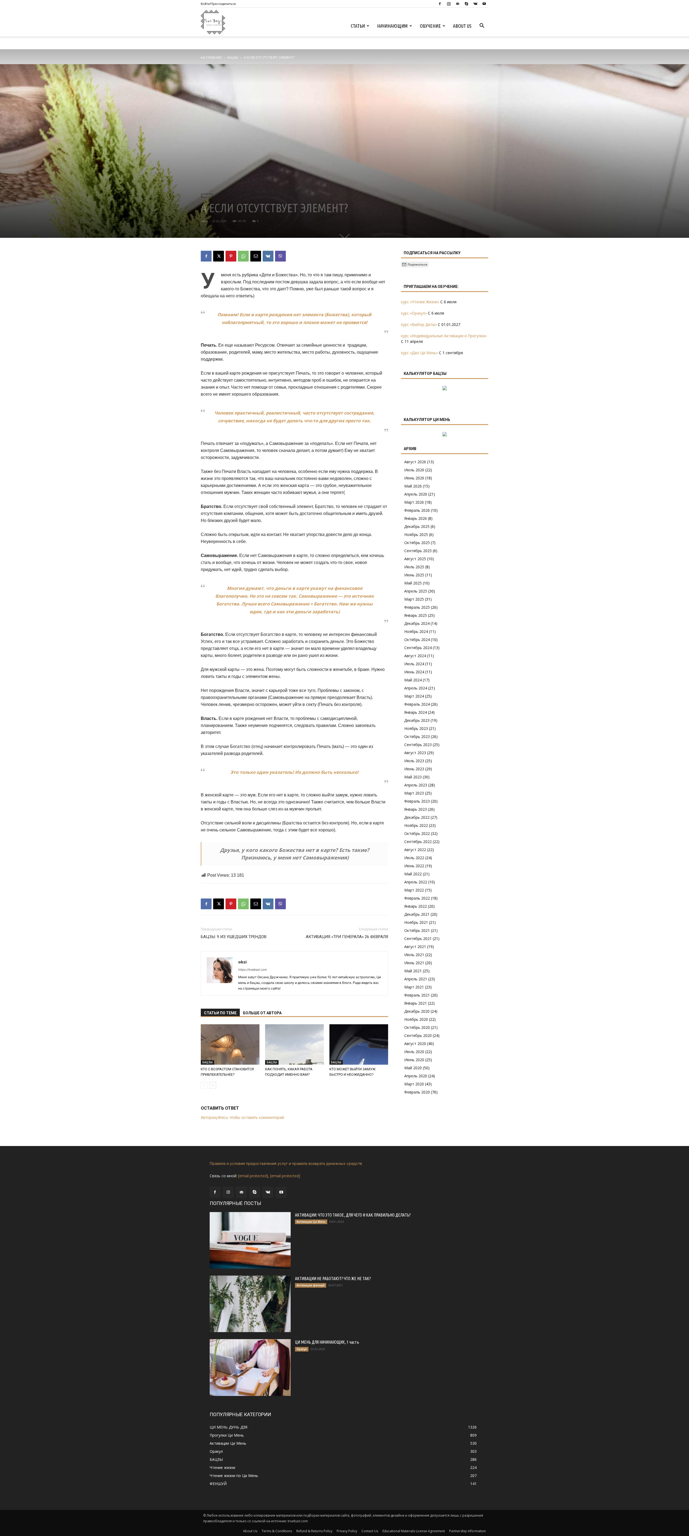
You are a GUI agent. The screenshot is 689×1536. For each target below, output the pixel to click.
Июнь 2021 (414, 962)
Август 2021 (415, 946)
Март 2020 (414, 1083)
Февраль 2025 (417, 607)
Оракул (302, 1349)
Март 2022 (414, 890)
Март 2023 (414, 793)
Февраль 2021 (417, 995)
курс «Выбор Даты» (419, 324)
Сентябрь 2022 (418, 841)
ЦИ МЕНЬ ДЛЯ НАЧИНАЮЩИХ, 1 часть (327, 1342)
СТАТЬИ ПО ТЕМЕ (220, 1013)
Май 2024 (413, 679)
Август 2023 (415, 752)
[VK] (268, 256)
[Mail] (458, 4)
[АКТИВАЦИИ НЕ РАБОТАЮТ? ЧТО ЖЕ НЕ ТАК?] (250, 1304)
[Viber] (280, 256)
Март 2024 (414, 696)
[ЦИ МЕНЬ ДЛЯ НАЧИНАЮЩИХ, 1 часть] (250, 1367)
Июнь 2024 (414, 671)
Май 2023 (413, 776)
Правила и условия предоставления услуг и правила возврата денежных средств (286, 1163)
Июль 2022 (414, 857)
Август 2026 (415, 461)
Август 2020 (415, 1043)
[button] (481, 26)
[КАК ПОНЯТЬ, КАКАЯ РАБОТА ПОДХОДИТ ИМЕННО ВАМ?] (294, 1044)
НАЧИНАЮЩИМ (392, 26)
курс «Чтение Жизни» (420, 301)
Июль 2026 (414, 469)
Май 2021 (413, 970)
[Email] (255, 256)
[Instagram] (449, 4)
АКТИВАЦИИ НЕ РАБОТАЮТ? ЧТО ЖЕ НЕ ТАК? (333, 1278)
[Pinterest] (231, 256)
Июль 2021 (414, 954)
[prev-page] (204, 1085)
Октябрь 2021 (417, 930)
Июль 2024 (414, 663)
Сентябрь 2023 (418, 744)
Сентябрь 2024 (418, 647)
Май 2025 (413, 583)
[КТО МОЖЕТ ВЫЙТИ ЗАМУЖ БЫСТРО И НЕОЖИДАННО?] (358, 1044)
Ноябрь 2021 (416, 922)
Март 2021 (414, 987)
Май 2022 (413, 873)
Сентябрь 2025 (418, 550)
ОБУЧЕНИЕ (430, 26)
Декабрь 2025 (417, 526)
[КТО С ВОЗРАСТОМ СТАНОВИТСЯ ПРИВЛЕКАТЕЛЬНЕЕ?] (230, 1044)
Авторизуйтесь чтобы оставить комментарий (242, 1117)
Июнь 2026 (414, 477)
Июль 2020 (414, 1051)
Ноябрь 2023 (416, 728)
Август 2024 (415, 655)
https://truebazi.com (252, 969)
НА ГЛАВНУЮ (211, 57)
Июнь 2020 (414, 1059)
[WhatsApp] (243, 256)
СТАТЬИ (358, 26)
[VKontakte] (475, 4)
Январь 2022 (415, 906)
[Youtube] (484, 4)
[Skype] (466, 4)
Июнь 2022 (414, 865)
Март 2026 (414, 502)
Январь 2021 (415, 1003)
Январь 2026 (415, 518)
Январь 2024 (415, 712)
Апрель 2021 (415, 978)
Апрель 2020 (415, 1075)
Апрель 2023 (415, 785)
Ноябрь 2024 (416, 631)
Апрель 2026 (415, 494)
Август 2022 (415, 849)
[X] (218, 256)
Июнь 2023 (414, 768)
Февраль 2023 (417, 801)
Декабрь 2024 (417, 623)
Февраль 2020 (417, 1092)
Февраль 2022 (417, 898)
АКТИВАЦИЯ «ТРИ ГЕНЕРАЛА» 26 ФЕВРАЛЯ (347, 936)
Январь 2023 (415, 809)
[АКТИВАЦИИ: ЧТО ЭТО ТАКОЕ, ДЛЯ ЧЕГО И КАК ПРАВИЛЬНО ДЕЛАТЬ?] (250, 1240)
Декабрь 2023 (417, 720)
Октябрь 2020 (417, 1027)
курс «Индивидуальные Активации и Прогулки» (444, 335)
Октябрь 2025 (417, 542)
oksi (204, 221)
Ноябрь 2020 (416, 1019)
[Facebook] (440, 4)
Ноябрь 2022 (416, 825)
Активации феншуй (311, 1285)
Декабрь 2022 (417, 817)
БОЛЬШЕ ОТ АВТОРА (262, 1013)
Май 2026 (413, 486)
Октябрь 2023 (417, 736)
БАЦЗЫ (232, 57)
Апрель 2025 (415, 591)
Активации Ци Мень (311, 1222)
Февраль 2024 (417, 704)
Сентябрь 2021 (418, 938)
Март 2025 (414, 599)
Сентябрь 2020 (418, 1035)
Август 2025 (415, 558)
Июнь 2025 (414, 574)
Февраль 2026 (417, 510)
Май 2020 (413, 1067)
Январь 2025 (415, 615)
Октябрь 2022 (417, 833)
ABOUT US (462, 26)
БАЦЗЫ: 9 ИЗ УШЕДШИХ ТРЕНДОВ (233, 936)
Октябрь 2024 (417, 639)
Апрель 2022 (415, 881)
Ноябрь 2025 (416, 534)
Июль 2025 (414, 566)
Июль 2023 (414, 760)
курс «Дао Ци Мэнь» (419, 352)
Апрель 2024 (415, 688)
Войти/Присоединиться (218, 4)
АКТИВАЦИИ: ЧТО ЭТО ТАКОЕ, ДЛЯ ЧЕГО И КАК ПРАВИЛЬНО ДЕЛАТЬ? (353, 1215)
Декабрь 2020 (417, 1011)
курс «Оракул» (414, 313)
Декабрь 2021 (417, 914)
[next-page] (212, 1085)
